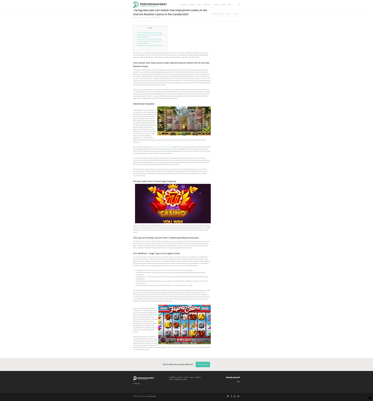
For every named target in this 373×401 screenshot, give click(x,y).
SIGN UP (223, 5)
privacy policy (152, 396)
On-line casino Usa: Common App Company (149, 39)
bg (139, 383)
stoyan (136, 17)
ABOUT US (207, 5)
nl (135, 383)
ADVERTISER (183, 5)
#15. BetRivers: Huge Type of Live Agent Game (150, 45)
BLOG (229, 5)
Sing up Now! (203, 364)
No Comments (219, 14)
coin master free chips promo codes (162, 147)
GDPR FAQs (178, 379)
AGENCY (199, 5)
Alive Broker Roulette (143, 37)
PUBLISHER (192, 5)
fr (133, 383)
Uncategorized (156, 17)
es (137, 383)
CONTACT (216, 5)
